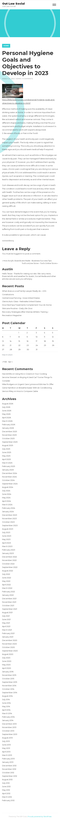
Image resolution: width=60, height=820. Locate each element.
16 (27, 341)
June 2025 (6, 452)
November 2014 (9, 686)
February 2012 (8, 800)
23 (28, 345)
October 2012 (8, 773)
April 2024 (6, 501)
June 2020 (6, 661)
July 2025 (6, 449)
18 (45, 341)
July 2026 (6, 407)
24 (37, 345)
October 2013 (8, 731)
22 (19, 345)
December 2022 (9, 557)
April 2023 (6, 543)
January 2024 (8, 512)
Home (6, 46)
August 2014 (7, 696)
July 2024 (6, 491)
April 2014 (6, 710)
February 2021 (8, 633)
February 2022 (8, 592)
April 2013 (6, 752)
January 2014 (7, 720)
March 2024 (7, 505)
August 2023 (7, 529)
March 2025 (7, 463)
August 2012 (7, 780)
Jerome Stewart (9, 377)
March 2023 (7, 546)
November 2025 (9, 435)
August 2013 (7, 738)
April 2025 (6, 459)
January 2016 (7, 672)
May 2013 (6, 748)
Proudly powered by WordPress (39, 816)
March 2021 (7, 630)
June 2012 (6, 786)
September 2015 (9, 682)
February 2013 (8, 759)
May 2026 (6, 414)
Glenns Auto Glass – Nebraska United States (21, 301)
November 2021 (9, 602)
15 (19, 341)
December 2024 (9, 473)
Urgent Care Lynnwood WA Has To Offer (36, 384)
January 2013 (7, 762)
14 (10, 341)
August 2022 (7, 571)
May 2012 (6, 790)
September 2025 (9, 442)
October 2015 (8, 679)
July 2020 (6, 658)
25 (45, 345)
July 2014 (6, 699)
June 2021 (6, 619)
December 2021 (9, 599)
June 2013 (6, 745)
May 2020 (6, 665)
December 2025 (9, 431)
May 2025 (6, 456)
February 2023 (8, 550)
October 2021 (8, 605)
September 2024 (10, 484)
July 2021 (6, 616)
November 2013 (9, 727)
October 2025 (8, 438)
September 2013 (9, 734)
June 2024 (6, 494)
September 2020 (10, 651)
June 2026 (6, 411)
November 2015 (9, 675)
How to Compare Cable (27, 391)
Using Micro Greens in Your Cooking (31, 374)
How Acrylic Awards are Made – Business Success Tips (27, 261)
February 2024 (8, 508)
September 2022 (9, 567)
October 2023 (8, 522)
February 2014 (8, 717)
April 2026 (6, 418)
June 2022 (6, 578)
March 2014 (7, 713)
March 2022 (7, 588)
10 (37, 337)
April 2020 (6, 668)
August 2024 (7, 487)
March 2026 (7, 421)
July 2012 (6, 783)
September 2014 (9, 693)
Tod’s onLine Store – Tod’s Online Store (39, 263)
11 (44, 337)
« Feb (4, 362)
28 (11, 349)
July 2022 (6, 574)
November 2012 (9, 769)
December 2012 (9, 766)
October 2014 (8, 689)
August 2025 (7, 445)
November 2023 (9, 518)
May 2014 (6, 706)
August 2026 (7, 404)
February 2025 (8, 466)
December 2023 (9, 515)
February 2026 (8, 425)
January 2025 (8, 470)
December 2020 (9, 640)
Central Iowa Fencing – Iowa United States (21, 298)
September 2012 (9, 776)
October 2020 (8, 647)
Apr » (10, 362)
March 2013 (7, 755)
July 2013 (6, 741)
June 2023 (6, 536)
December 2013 (9, 724)
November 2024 (9, 477)
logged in (18, 254)
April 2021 (6, 626)
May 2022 (6, 581)
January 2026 (8, 428)
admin (18, 79)
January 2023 (8, 553)
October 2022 (8, 564)
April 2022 (6, 585)
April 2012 (6, 793)
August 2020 (7, 654)
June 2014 (6, 703)
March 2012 (7, 797)
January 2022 (8, 595)
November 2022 (9, 560)
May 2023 (6, 539)
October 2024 (8, 480)
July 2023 (6, 532)
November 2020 (9, 644)
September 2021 (9, 609)
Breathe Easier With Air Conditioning (35, 388)
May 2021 (6, 623)
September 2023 (10, 525)
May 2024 (6, 498)
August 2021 (7, 612)
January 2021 (7, 637)
